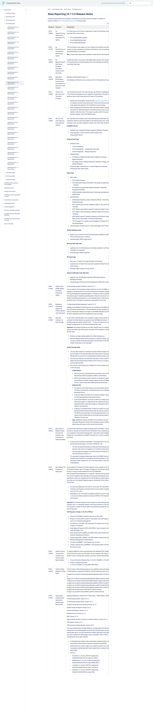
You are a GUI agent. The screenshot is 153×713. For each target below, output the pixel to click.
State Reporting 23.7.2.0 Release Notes (12, 88)
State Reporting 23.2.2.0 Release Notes (12, 153)
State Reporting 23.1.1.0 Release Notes (12, 168)
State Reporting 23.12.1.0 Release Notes (13, 33)
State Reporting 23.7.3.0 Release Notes (12, 83)
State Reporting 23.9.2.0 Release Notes (12, 63)
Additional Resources (9, 188)
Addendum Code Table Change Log (104, 101)
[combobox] (140, 3)
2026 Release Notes (10, 13)
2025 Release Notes (10, 16)
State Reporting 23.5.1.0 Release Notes (12, 118)
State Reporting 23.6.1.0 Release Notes (12, 108)
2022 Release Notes (10, 172)
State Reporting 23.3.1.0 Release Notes (12, 148)
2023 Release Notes (10, 23)
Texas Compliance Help (57, 9)
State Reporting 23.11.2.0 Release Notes (13, 38)
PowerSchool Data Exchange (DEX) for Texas (12, 195)
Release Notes (7, 10)
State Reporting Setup (9, 203)
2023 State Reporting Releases (67, 21)
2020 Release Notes (10, 179)
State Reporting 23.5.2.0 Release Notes (12, 113)
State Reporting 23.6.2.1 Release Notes (12, 98)
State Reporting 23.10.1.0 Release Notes (13, 53)
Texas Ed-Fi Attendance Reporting (12, 210)
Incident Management (9, 206)
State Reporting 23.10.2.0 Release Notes (13, 48)
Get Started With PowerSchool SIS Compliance (11, 183)
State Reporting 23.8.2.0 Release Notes (12, 73)
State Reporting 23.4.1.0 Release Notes (12, 133)
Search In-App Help (8, 223)
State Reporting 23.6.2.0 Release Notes (12, 103)
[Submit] (130, 3)
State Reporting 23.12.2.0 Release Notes (13, 28)
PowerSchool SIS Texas (13, 3)
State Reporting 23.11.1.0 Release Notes (13, 43)
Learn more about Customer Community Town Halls (113, 3)
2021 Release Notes (10, 176)
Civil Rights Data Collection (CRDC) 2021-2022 (12, 219)
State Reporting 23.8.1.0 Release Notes (12, 78)
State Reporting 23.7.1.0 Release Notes (12, 93)
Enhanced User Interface (10, 191)
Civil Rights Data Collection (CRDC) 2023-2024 (12, 214)
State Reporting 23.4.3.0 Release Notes (12, 123)
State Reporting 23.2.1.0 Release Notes (12, 158)
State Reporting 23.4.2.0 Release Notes (12, 128)
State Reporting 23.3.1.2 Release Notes (12, 143)
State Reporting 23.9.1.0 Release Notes (12, 68)
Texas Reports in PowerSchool (11, 200)
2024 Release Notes (10, 20)
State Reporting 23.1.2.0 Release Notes (12, 163)
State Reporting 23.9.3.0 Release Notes (12, 58)
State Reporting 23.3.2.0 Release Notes (12, 138)
